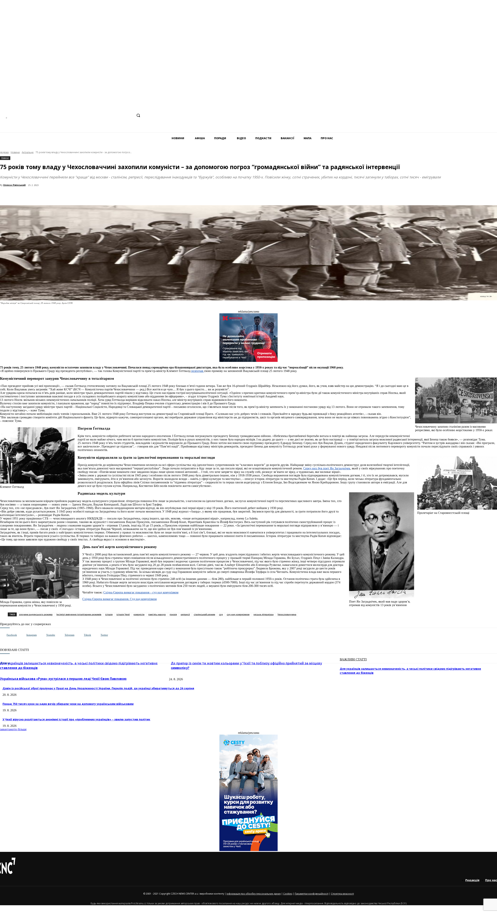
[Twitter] (96, 635)
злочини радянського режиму (36, 614)
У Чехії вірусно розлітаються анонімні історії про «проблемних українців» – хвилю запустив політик (76, 719)
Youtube (50, 634)
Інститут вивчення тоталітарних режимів (78, 614)
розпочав (197, 371)
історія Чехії (123, 614)
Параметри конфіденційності (311, 893)
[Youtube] (42, 635)
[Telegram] (115, 115)
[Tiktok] (80, 635)
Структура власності (342, 893)
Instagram (31, 634)
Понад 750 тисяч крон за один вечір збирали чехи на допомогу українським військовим (68, 704)
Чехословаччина (286, 614)
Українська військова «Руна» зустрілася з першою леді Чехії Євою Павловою (63, 679)
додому (4, 152)
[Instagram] (108, 115)
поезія (173, 614)
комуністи (139, 614)
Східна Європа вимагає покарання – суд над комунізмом (140, 592)
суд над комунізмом (238, 614)
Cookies (287, 893)
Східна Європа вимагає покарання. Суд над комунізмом (119, 599)
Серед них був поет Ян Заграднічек (326, 468)
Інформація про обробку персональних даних (254, 893)
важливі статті (353, 659)
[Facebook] (101, 115)
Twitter (104, 634)
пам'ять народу (157, 614)
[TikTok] (122, 115)
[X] (130, 115)
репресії (185, 614)
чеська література (263, 614)
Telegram (69, 634)
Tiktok (87, 634)
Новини (15, 152)
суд (221, 614)
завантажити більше (13, 729)
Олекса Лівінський (14, 184)
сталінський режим (204, 614)
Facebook (12, 634)
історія (109, 614)
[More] (83, 195)
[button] (138, 115)
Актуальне (28, 152)
